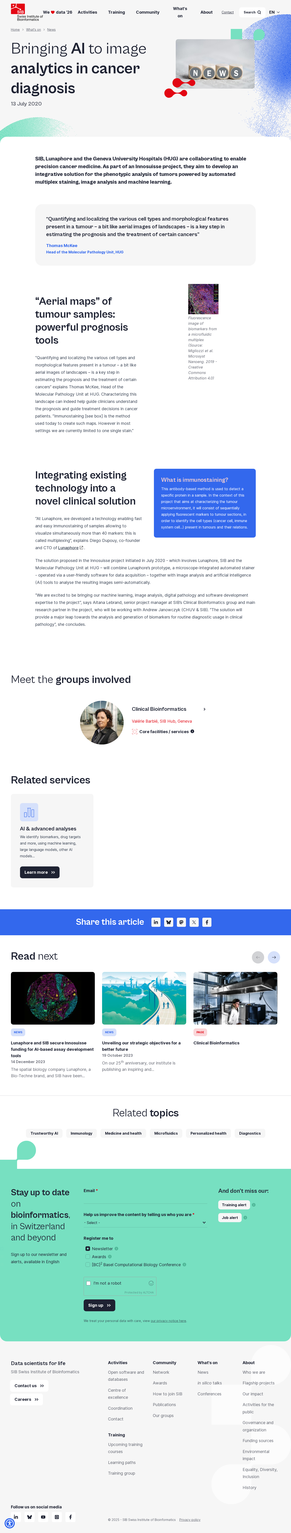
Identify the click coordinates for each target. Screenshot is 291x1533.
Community (148, 12)
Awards (99, 1256)
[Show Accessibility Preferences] (10, 1523)
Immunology (81, 1133)
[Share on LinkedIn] (156, 922)
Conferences (209, 1393)
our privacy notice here (168, 1321)
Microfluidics (166, 1133)
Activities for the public (258, 1408)
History (249, 1487)
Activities (87, 12)
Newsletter (102, 1248)
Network (161, 1372)
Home (15, 29)
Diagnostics (250, 1133)
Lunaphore (68, 547)
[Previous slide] (258, 957)
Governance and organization (258, 1426)
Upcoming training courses (125, 1448)
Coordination (120, 1408)
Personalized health (208, 1133)
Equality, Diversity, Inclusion (260, 1473)
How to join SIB (167, 1393)
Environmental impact (256, 1455)
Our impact (253, 1393)
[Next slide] (274, 957)
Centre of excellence (118, 1394)
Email (89, 1190)
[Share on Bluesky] (168, 922)
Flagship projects (259, 1383)
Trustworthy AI (44, 1133)
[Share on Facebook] (206, 922)
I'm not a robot (107, 1283)
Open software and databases (126, 1376)
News (51, 29)
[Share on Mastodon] (181, 922)
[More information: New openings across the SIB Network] (245, 1217)
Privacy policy (190, 1520)
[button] (192, 731)
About (207, 12)
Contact (228, 12)
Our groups (163, 1415)
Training (116, 12)
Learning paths (122, 1462)
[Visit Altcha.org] (151, 1283)
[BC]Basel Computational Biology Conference (136, 1264)
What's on (180, 12)
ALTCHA (148, 1292)
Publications (164, 1404)
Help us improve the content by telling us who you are (137, 1214)
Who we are (254, 1372)
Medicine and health (123, 1133)
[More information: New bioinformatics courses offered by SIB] (254, 1205)
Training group (121, 1473)
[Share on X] (194, 922)
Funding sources (258, 1440)
